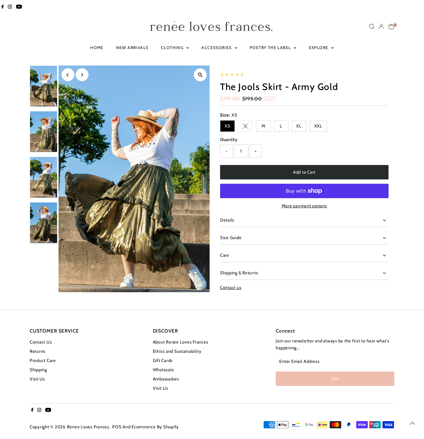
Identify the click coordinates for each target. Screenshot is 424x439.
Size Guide (231, 237)
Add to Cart (304, 172)
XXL (318, 126)
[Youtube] (19, 7)
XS (227, 126)
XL (299, 126)
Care (224, 255)
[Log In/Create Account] (381, 26)
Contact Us (41, 342)
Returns (37, 351)
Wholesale (163, 369)
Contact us (230, 288)
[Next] (82, 74)
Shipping (38, 369)
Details (227, 220)
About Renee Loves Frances (180, 342)
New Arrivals (132, 47)
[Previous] (67, 74)
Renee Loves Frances (88, 426)
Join (335, 378)
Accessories (217, 47)
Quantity (229, 139)
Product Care (43, 360)
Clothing (173, 47)
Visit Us (37, 379)
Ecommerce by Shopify (155, 426)
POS (116, 426)
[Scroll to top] (412, 423)
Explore (319, 47)
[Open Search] (371, 26)
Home (97, 47)
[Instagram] (9, 7)
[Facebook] (2, 7)
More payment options (304, 206)
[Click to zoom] (200, 74)
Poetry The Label (271, 47)
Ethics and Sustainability (177, 351)
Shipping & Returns (239, 272)
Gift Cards (163, 360)
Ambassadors (166, 379)
